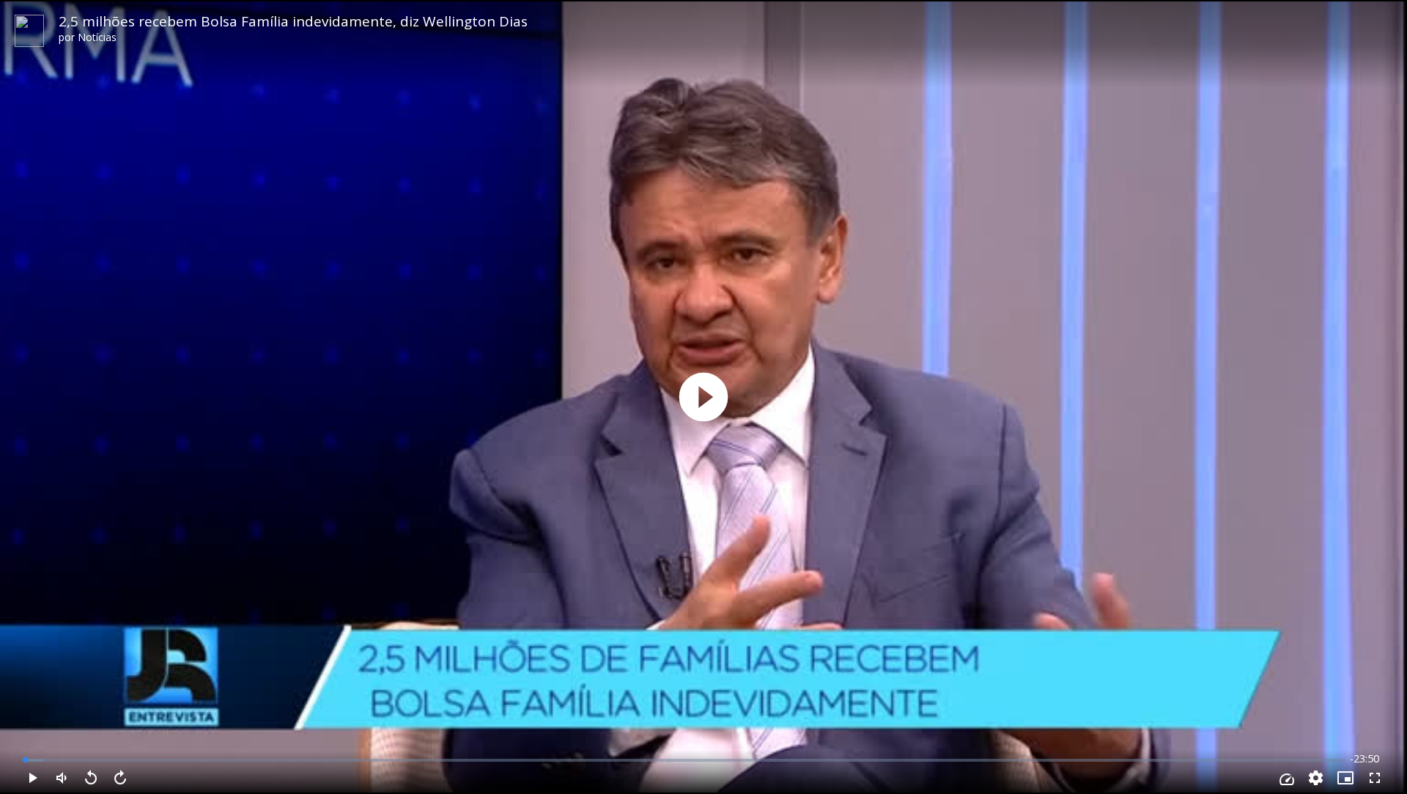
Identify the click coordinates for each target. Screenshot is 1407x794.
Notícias (97, 37)
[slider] (685, 760)
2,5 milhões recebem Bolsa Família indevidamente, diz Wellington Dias (293, 21)
